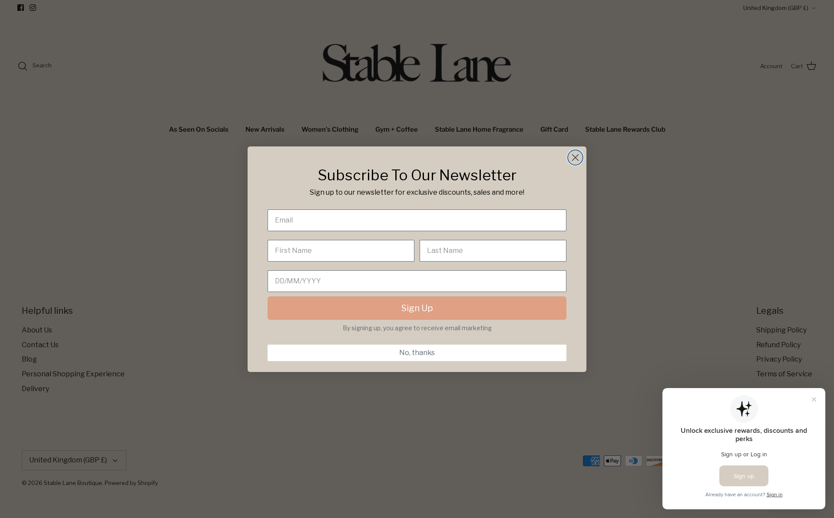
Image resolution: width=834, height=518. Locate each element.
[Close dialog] (575, 157)
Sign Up (417, 308)
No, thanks (417, 353)
